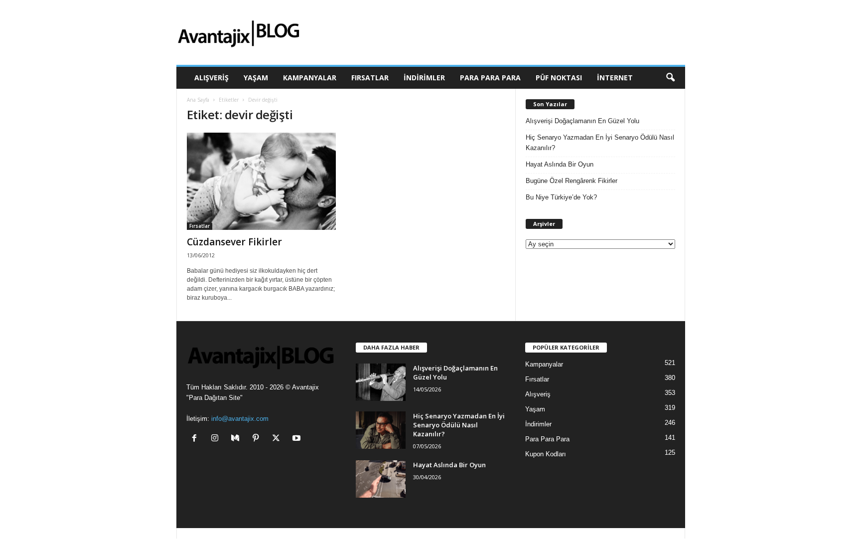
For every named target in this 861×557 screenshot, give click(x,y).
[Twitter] (278, 439)
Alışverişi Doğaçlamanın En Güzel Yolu (582, 121)
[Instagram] (217, 439)
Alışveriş (211, 77)
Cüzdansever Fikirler (234, 241)
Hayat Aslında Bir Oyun (559, 164)
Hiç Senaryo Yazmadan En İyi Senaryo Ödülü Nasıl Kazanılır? (600, 143)
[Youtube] (297, 439)
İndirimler (424, 77)
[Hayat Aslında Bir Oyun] (381, 479)
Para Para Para (490, 77)
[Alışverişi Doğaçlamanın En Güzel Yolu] (381, 382)
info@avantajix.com (240, 418)
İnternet (615, 77)
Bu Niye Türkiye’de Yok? (561, 197)
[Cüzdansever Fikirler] (261, 181)
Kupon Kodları (545, 454)
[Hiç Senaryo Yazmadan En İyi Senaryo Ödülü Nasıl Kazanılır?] (381, 430)
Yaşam (256, 77)
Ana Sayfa (198, 99)
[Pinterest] (258, 439)
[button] (670, 78)
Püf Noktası (559, 77)
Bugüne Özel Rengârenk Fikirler (571, 181)
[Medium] (237, 439)
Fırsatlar (370, 77)
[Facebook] (196, 439)
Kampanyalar (309, 77)
